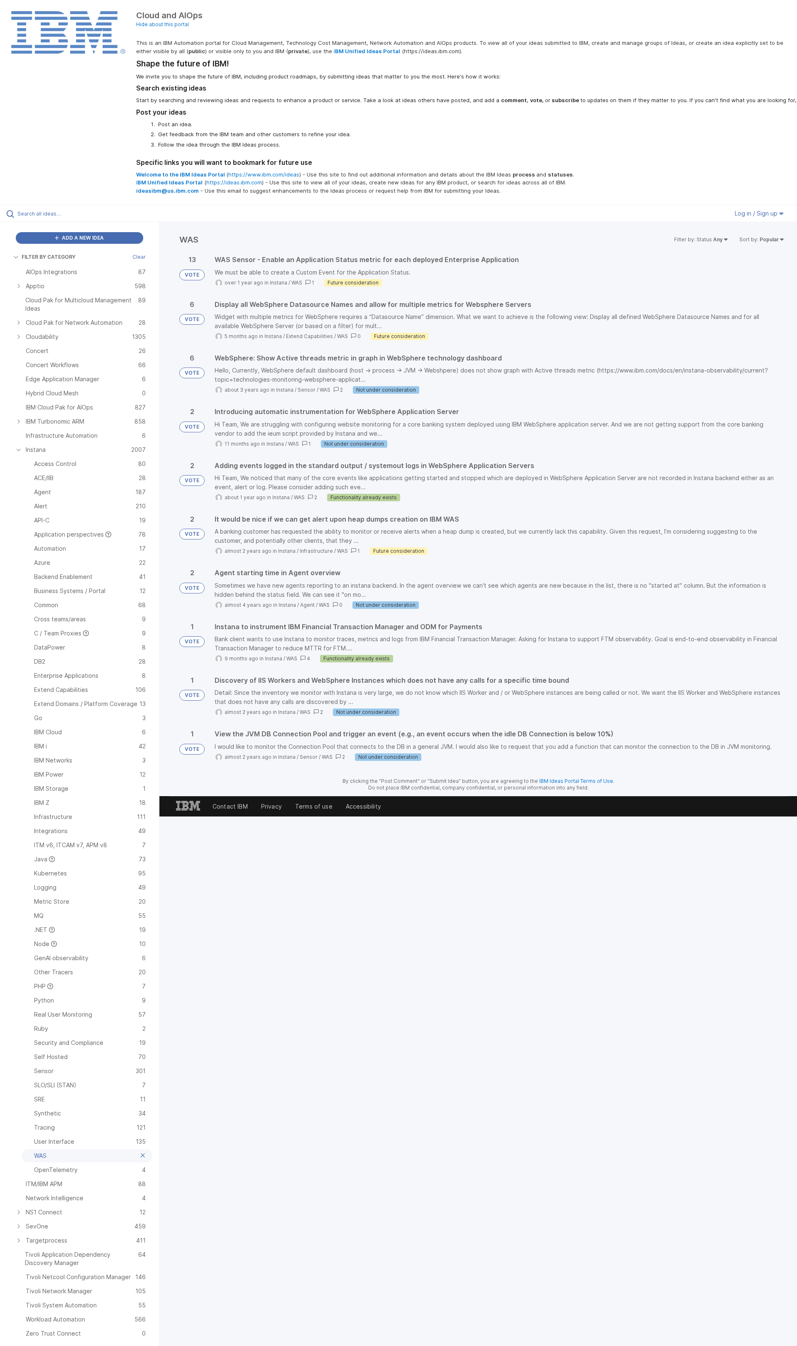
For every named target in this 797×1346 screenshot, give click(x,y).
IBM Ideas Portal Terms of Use (576, 781)
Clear (139, 257)
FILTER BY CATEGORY (49, 257)
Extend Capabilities (309, 336)
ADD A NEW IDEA (82, 238)
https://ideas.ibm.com (234, 182)
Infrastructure (316, 551)
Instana (278, 282)
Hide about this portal (162, 24)
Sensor (306, 390)
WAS (296, 282)
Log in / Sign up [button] (757, 213)
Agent (307, 605)
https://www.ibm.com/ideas (263, 174)
